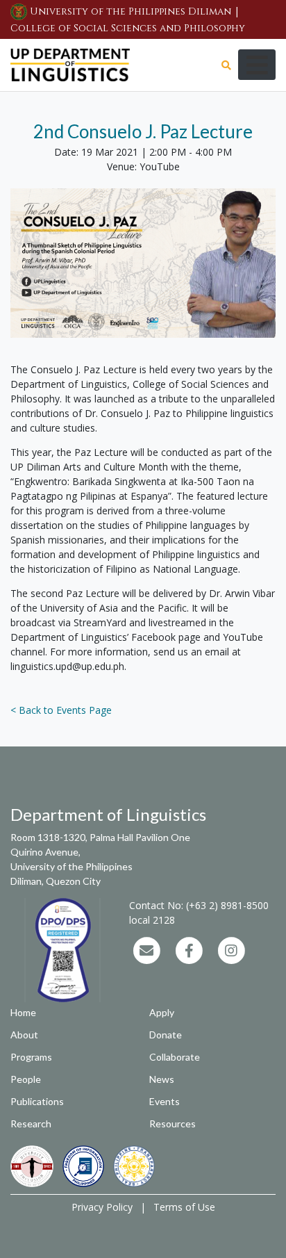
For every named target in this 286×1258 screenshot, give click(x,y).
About (24, 1034)
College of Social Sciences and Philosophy (127, 28)
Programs (31, 1057)
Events (164, 1101)
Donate (165, 1034)
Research (30, 1123)
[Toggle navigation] (257, 64)
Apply (161, 1012)
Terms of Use (184, 1207)
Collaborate (174, 1057)
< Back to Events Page (61, 710)
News (161, 1079)
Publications (37, 1101)
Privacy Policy (102, 1207)
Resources (172, 1123)
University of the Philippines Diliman (130, 11)
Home (23, 1012)
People (25, 1079)
